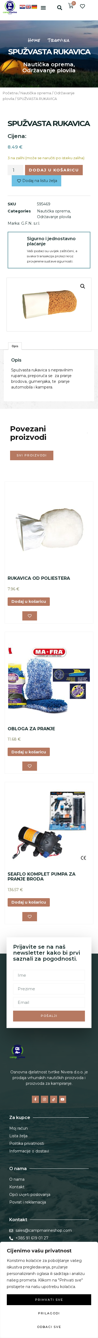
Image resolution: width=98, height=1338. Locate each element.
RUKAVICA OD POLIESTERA (39, 578)
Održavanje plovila (49, 70)
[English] (28, 7)
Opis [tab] (15, 346)
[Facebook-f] (35, 1099)
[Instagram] (44, 1099)
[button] (43, 8)
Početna (10, 93)
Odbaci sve (49, 1327)
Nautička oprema (48, 64)
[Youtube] (62, 1099)
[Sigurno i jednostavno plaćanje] (17, 241)
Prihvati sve (49, 1300)
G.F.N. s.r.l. (30, 223)
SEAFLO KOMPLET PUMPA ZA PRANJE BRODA (41, 877)
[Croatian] (22, 7)
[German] (34, 7)
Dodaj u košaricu (54, 170)
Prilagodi (49, 1313)
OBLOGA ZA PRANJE (31, 728)
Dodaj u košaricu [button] (28, 601)
